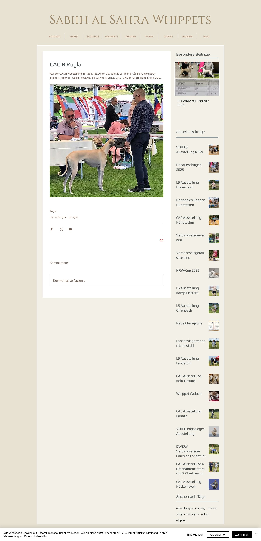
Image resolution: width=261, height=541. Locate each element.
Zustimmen (242, 534)
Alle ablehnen (218, 534)
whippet (181, 520)
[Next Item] (213, 79)
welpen (205, 514)
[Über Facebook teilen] (51, 229)
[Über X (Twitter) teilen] (61, 229)
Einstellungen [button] (195, 534)
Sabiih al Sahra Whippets (130, 20)
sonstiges (193, 514)
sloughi (73, 217)
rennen (212, 508)
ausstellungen (58, 217)
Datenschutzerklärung (37, 536)
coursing (200, 508)
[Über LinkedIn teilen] (70, 229)
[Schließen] (256, 534)
